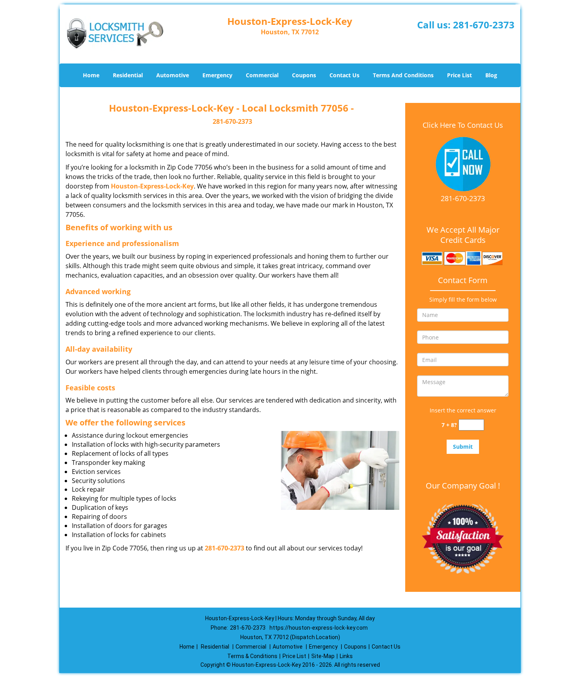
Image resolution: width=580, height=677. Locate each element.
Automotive (172, 75)
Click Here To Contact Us (463, 125)
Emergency (217, 75)
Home (91, 75)
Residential (128, 75)
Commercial (262, 75)
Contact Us (344, 75)
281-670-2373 (484, 24)
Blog (491, 75)
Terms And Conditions (403, 75)
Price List (459, 75)
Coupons (304, 75)
